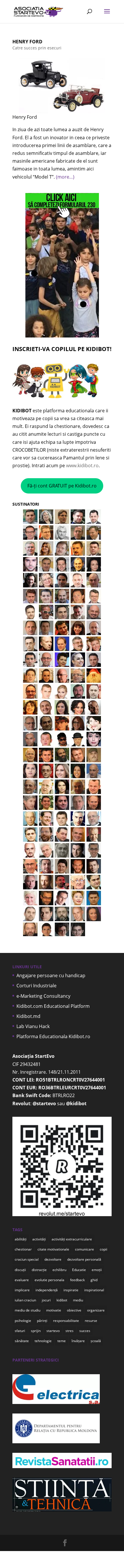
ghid (94, 1279)
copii (103, 1249)
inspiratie (70, 1290)
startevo (53, 1330)
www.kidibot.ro (82, 465)
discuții (20, 1269)
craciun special (27, 1259)
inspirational (94, 1290)
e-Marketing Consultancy (43, 996)
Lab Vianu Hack (33, 1026)
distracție (39, 1269)
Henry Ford (27, 41)
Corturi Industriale (36, 985)
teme (61, 1340)
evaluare (22, 1279)
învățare (78, 1340)
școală (96, 1340)
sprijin (36, 1330)
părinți (42, 1320)
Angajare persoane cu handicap (50, 975)
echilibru (59, 1269)
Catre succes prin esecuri (36, 48)
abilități (21, 1239)
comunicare (84, 1249)
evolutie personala (49, 1279)
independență (46, 1290)
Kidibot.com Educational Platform (53, 1006)
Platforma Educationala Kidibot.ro (53, 1036)
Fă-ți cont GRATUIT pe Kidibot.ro (62, 486)
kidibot (62, 1300)
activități (39, 1239)
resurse (91, 1320)
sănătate (22, 1340)
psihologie (23, 1320)
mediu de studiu (27, 1310)
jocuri (46, 1300)
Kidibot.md (28, 1016)
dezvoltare (52, 1259)
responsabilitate (66, 1320)
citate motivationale (53, 1249)
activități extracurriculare (72, 1239)
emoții (97, 1269)
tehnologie (43, 1340)
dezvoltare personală (84, 1259)
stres (69, 1330)
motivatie (53, 1310)
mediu (78, 1300)
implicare (22, 1290)
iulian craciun (25, 1300)
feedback (77, 1279)
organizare (96, 1310)
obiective (74, 1310)
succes (84, 1330)
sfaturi (20, 1330)
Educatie (79, 1269)
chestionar (23, 1249)
